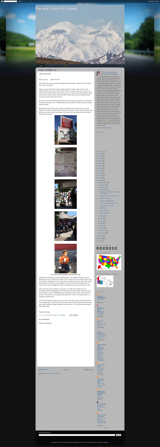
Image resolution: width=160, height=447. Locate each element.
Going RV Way (101, 404)
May (101, 223)
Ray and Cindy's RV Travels (56, 8)
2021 (100, 166)
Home (41, 66)
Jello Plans (103, 208)
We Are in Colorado (105, 198)
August (102, 216)
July (101, 218)
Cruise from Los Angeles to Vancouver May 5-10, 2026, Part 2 (101, 421)
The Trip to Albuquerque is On (108, 203)
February (103, 230)
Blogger (106, 442)
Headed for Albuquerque (107, 200)
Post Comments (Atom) (54, 373)
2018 (100, 173)
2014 (100, 236)
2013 (100, 238)
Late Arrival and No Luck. (101, 325)
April (101, 225)
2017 (100, 175)
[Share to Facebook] (75, 315)
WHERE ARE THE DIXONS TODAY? (101, 393)
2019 (100, 170)
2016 (100, 178)
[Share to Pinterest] (77, 315)
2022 (100, 163)
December (103, 182)
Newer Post (43, 370)
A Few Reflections (105, 213)
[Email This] (70, 315)
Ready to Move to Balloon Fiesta (109, 196)
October (102, 187)
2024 (100, 158)
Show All (106, 427)
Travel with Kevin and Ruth (100, 380)
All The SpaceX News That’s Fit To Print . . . (101, 337)
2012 (100, 241)
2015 (100, 180)
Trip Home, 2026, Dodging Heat (101, 407)
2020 (100, 168)
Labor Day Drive (104, 210)
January (102, 233)
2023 (100, 161)
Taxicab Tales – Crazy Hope (101, 313)
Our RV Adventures (100, 333)
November (103, 185)
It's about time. (100, 322)
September (103, 189)
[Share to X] (73, 315)
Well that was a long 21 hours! (101, 384)
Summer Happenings (100, 396)
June (101, 221)
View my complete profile (104, 127)
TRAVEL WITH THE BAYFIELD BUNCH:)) (101, 347)
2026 (100, 153)
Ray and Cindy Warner (110, 72)
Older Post (88, 370)
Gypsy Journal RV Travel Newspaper (100, 309)
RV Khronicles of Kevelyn (101, 415)
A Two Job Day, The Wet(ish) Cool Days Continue (101, 370)
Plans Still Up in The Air (106, 205)
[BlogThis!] (72, 315)
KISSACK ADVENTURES (101, 297)
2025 (100, 156)
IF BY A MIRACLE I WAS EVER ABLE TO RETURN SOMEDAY (100, 354)
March (102, 228)
